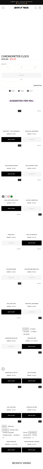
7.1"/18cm (33, 331)
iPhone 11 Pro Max (8, 432)
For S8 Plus (27, 435)
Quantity (4, 64)
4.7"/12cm (32, 329)
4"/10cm (25, 329)
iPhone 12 (17, 435)
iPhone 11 (5, 430)
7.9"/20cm (26, 334)
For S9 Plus (27, 437)
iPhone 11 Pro (14, 430)
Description (38, 85)
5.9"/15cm (26, 331)
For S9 (34, 435)
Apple (4, 426)
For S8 (25, 432)
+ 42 (3, 437)
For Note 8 (32, 432)
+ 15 (33, 437)
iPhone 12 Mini (7, 435)
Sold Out (31, 139)
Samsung (11, 426)
